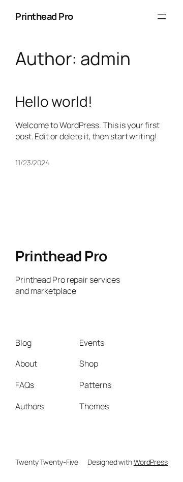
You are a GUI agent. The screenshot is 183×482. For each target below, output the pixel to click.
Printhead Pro (44, 16)
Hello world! (54, 102)
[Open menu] (162, 17)
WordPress (151, 462)
